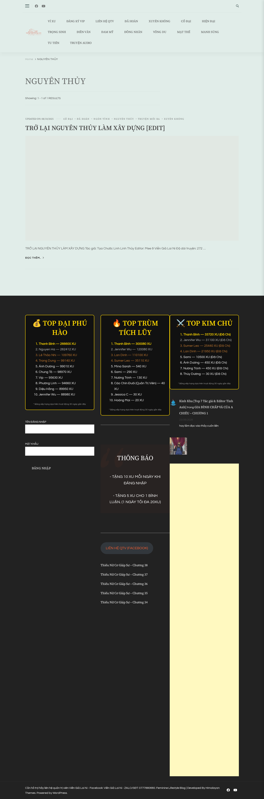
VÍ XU (52, 21)
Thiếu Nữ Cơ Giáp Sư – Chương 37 (124, 575)
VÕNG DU (159, 32)
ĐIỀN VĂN (84, 32)
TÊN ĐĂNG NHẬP (35, 422)
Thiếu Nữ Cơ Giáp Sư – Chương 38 (124, 565)
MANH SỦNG (210, 32)
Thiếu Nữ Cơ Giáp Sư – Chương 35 (124, 593)
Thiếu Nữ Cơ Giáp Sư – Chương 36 (124, 584)
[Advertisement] (204, 620)
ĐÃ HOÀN (131, 21)
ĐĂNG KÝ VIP (75, 21)
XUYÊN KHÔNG (159, 21)
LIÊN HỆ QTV (105, 21)
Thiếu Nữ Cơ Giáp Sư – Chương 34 (124, 602)
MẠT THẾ (183, 32)
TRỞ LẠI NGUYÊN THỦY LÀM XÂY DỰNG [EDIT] (95, 128)
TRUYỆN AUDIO (81, 43)
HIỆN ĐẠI (208, 21)
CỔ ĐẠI (186, 21)
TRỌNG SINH (57, 32)
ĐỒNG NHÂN (133, 32)
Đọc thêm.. (33, 258)
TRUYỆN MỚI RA (149, 119)
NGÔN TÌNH (102, 119)
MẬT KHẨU (31, 444)
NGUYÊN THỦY (124, 119)
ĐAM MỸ (107, 32)
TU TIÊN (53, 43)
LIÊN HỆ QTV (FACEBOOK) (127, 548)
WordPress (60, 792)
